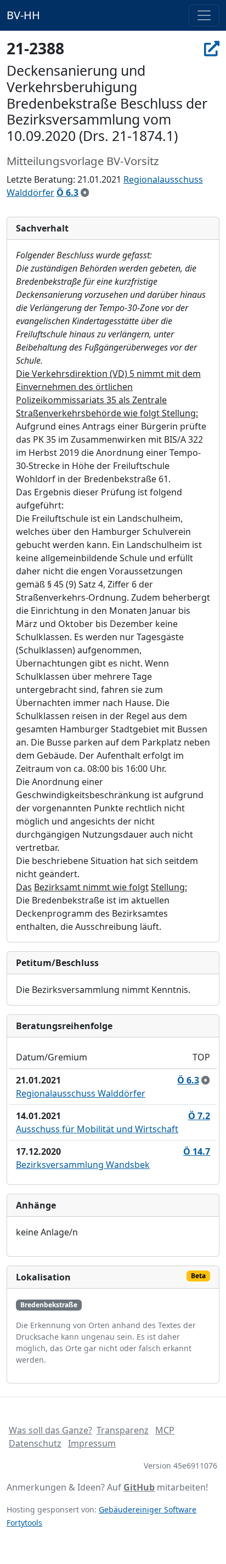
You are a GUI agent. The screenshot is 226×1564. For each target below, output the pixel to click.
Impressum (92, 1443)
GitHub (139, 1487)
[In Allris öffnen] (211, 48)
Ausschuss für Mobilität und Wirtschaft (97, 1129)
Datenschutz (35, 1443)
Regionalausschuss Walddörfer (80, 1093)
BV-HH (23, 15)
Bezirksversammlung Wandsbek (83, 1165)
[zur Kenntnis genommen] (85, 193)
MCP (164, 1430)
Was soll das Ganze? (50, 1430)
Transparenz (123, 1430)
